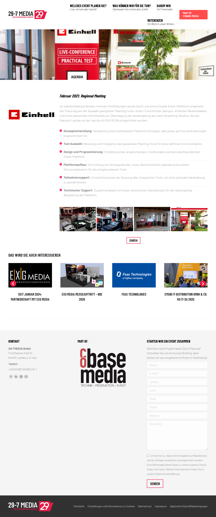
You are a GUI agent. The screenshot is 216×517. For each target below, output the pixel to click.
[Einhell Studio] (78, 219)
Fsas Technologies (134, 294)
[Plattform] (189, 219)
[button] (13, 284)
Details (30, 275)
